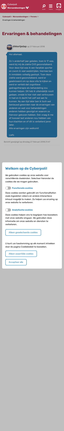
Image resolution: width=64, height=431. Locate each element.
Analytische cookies (22, 210)
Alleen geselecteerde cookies (23, 232)
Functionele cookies (22, 188)
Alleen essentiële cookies (21, 254)
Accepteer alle (16, 262)
